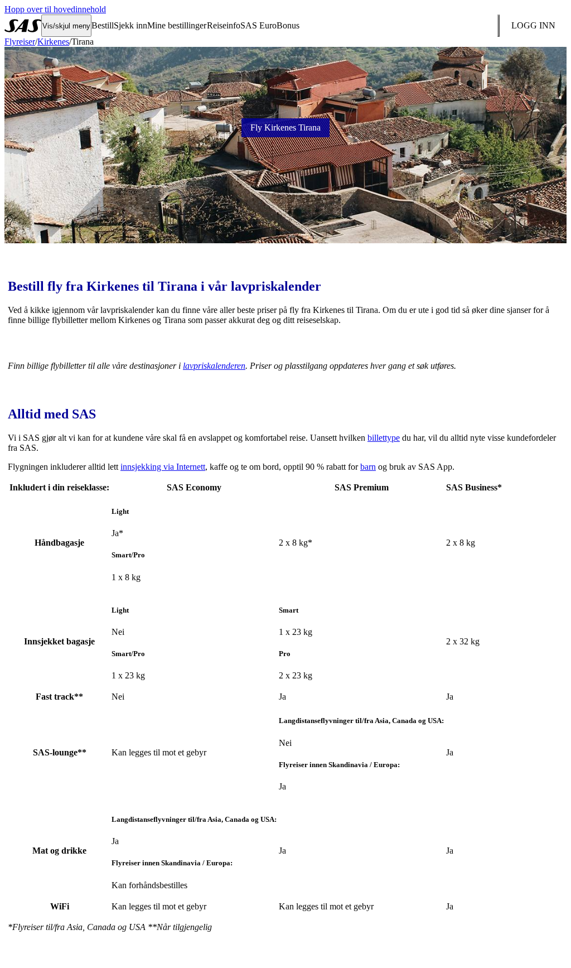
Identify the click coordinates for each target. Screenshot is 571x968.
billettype (383, 437)
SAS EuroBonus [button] (269, 25)
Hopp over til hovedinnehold (55, 9)
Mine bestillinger (176, 25)
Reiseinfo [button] (223, 25)
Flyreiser (19, 41)
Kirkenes (53, 41)
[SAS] (22, 26)
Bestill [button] (102, 25)
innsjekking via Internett (162, 466)
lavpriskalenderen (214, 365)
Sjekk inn (130, 25)
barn (368, 466)
